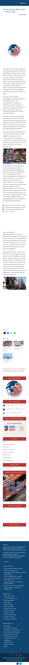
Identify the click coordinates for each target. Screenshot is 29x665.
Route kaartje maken (8, 606)
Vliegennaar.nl (7, 455)
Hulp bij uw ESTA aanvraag (10, 614)
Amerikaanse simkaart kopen (10, 619)
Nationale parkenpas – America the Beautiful (14, 585)
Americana (10, 369)
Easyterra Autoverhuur (9, 449)
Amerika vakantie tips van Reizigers (12, 632)
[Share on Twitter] (20, 663)
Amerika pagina (7, 457)
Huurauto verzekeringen (9, 610)
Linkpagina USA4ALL (8, 642)
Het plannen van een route (10, 608)
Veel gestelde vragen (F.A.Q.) (10, 638)
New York (13, 69)
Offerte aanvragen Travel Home (11, 634)
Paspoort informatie (8, 604)
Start (4, 369)
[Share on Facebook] (18, 663)
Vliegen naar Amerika (9, 600)
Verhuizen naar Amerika (9, 616)
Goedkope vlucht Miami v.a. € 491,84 (14, 412)
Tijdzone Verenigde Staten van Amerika (13, 576)
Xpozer (5, 441)
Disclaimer (6, 561)
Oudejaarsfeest (7, 138)
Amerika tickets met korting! (10, 627)
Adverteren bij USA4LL (9, 644)
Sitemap (6, 646)
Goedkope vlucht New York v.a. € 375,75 (15, 405)
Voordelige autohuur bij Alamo (11, 636)
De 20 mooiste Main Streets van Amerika (13, 568)
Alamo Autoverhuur (8, 452)
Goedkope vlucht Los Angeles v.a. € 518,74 (15, 409)
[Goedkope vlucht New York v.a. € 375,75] (4, 406)
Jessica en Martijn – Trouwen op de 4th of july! (7, 361)
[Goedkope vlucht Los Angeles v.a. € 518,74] (4, 410)
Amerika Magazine (8, 460)
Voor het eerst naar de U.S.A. (10, 598)
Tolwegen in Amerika (8, 612)
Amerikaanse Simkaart (9, 444)
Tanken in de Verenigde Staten (11, 570)
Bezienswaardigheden (20, 369)
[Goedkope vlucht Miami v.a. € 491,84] (4, 413)
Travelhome (6, 447)
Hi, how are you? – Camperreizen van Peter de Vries (18, 348)
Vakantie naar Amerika (9, 596)
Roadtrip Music (7, 630)
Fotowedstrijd (7, 640)
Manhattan (6, 77)
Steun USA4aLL (7, 625)
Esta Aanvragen (7, 602)
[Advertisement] (13, 31)
